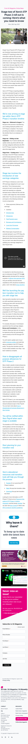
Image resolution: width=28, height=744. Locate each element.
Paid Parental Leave (12, 219)
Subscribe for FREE (22, 718)
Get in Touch (4, 708)
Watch (8, 488)
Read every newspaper (22, 713)
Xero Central (13, 505)
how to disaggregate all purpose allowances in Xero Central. (13, 408)
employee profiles (11, 342)
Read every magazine (21, 711)
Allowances (9, 216)
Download (9, 491)
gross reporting (20, 285)
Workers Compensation (12, 228)
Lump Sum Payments (12, 225)
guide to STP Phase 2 (9, 501)
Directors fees (10, 213)
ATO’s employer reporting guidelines (13, 508)
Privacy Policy (19, 715)
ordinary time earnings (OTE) (17, 278)
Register (8, 483)
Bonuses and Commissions (13, 222)
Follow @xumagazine (21, 722)
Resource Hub (20, 499)
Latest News (19, 708)
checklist (19, 503)
